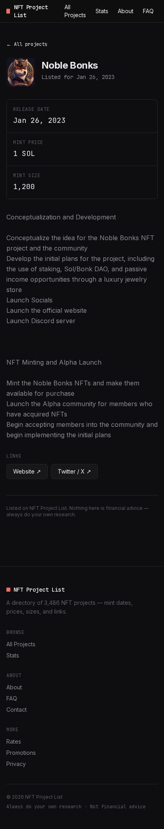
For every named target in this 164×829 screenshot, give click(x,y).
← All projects (26, 44)
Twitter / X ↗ (74, 471)
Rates (13, 741)
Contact (16, 709)
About (125, 11)
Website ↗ (27, 471)
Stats (102, 11)
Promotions (21, 752)
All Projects (75, 11)
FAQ (148, 11)
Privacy (16, 763)
